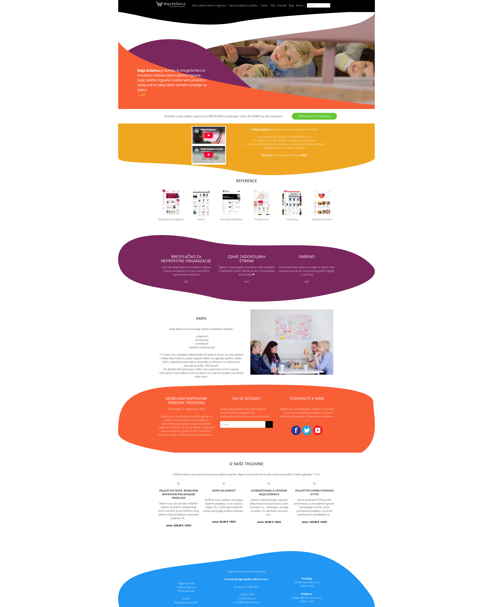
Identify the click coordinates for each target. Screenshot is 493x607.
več (142, 94)
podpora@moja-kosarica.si (307, 597)
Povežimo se (261, 219)
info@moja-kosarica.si (307, 582)
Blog (291, 5)
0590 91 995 (307, 601)
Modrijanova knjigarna (171, 219)
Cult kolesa (292, 219)
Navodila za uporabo (186, 602)
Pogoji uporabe (186, 583)
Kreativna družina (322, 219)
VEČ (186, 281)
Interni (201, 219)
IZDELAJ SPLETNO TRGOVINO (314, 116)
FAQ (273, 5)
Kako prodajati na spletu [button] (243, 5)
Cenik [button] (264, 5)
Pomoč (186, 598)
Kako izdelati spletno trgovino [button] (208, 5)
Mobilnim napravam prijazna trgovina (186, 400)
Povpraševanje (186, 591)
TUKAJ (316, 474)
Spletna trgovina (186, 587)
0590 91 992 (248, 594)
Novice (300, 5)
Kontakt (282, 5)
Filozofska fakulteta (231, 219)
